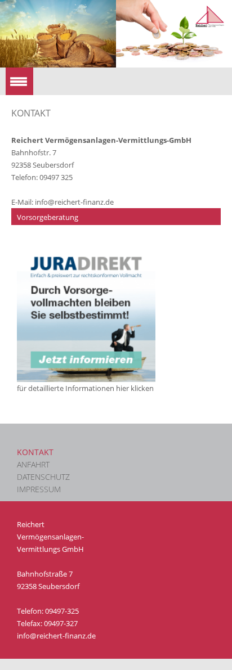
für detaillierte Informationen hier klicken (85, 388)
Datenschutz (43, 476)
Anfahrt (33, 464)
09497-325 (62, 611)
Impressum (39, 489)
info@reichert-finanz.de (74, 202)
